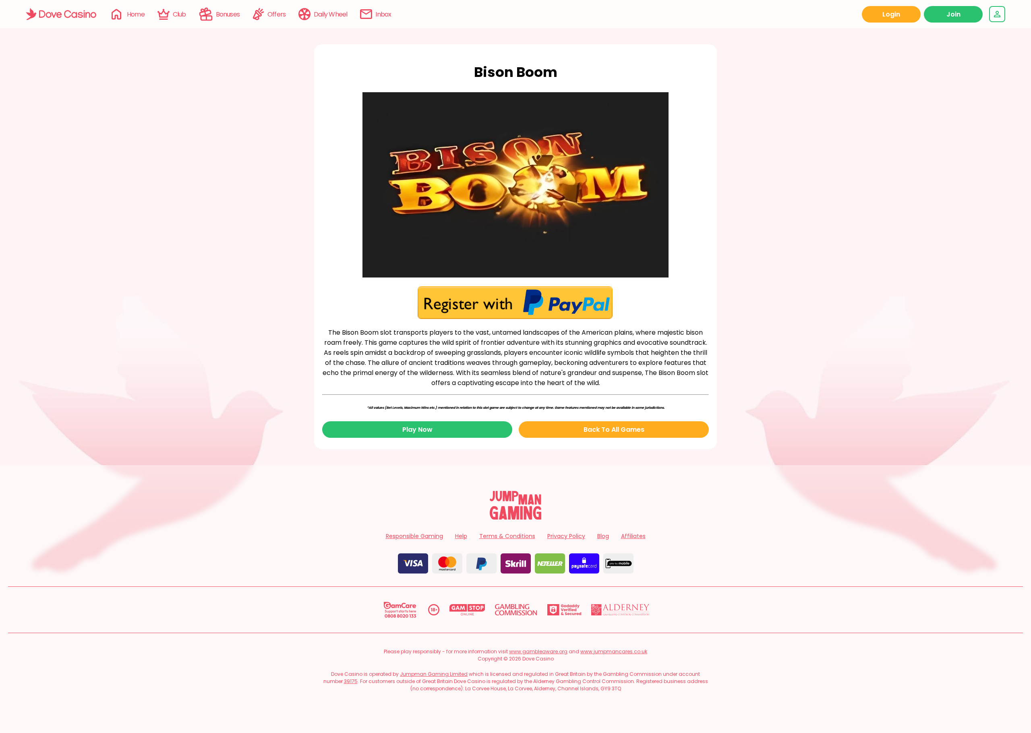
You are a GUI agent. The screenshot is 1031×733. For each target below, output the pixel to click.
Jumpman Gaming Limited (434, 674)
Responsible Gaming (414, 536)
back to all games (614, 429)
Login (891, 14)
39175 (351, 681)
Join (953, 14)
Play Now (417, 429)
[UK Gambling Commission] (516, 609)
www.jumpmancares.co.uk (613, 651)
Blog (603, 536)
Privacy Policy (566, 536)
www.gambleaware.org (538, 651)
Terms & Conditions (507, 536)
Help (461, 536)
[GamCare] (400, 610)
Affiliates (633, 536)
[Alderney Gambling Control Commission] (620, 609)
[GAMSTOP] (467, 609)
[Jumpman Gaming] (515, 517)
